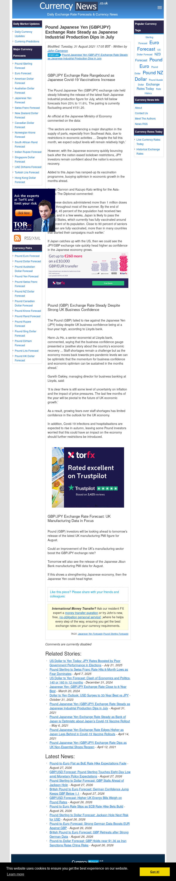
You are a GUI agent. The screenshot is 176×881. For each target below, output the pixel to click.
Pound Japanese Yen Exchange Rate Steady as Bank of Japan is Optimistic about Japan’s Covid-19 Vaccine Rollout (90, 719)
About (138, 107)
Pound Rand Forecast (27, 316)
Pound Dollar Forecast (28, 261)
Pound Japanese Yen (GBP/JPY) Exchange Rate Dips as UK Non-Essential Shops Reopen (88, 744)
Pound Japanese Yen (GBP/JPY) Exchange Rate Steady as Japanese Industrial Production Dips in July (88, 56)
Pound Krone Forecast (28, 310)
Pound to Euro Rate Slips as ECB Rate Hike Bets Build (86, 806)
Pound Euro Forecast (27, 256)
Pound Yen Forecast (26, 276)
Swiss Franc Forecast (27, 107)
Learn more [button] (15, 874)
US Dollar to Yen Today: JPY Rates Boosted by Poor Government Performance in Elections (85, 663)
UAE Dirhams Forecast (28, 167)
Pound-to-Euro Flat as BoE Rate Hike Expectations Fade (88, 763)
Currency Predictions (27, 41)
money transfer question (81, 613)
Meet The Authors (145, 118)
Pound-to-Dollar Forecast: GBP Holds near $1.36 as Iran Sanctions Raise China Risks (88, 843)
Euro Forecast (23, 73)
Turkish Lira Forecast (27, 172)
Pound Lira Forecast (26, 350)
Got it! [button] (154, 871)
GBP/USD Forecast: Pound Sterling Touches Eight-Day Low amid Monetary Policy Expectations (90, 774)
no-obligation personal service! (80, 617)
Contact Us (141, 113)
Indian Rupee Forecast (28, 152)
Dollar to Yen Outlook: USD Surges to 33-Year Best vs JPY (89, 695)
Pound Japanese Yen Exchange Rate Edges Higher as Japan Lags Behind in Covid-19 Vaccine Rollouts (87, 731)
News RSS (141, 124)
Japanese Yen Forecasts (90, 633)
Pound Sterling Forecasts (115, 633)
